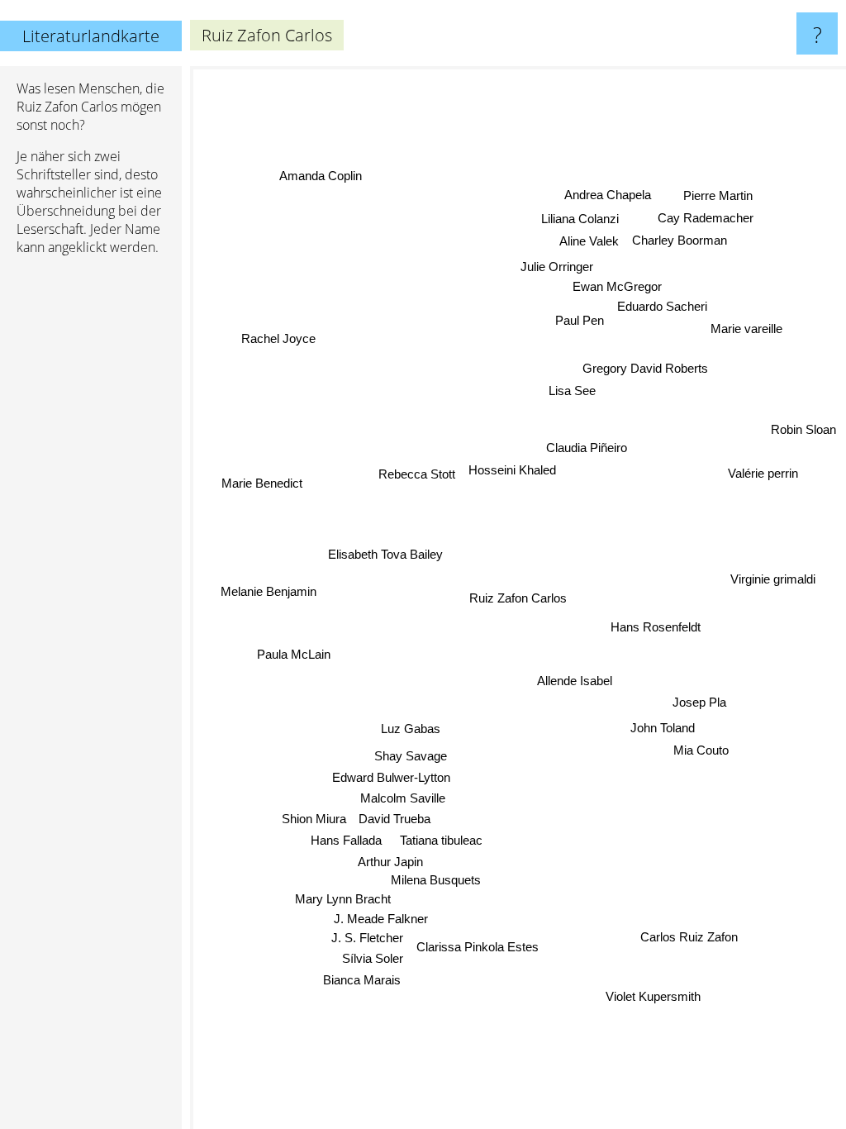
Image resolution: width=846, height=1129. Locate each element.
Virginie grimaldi (772, 576)
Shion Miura (315, 820)
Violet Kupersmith (653, 995)
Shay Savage (410, 757)
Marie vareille (746, 327)
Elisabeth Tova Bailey (385, 552)
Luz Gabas (410, 729)
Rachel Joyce (280, 333)
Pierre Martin (718, 197)
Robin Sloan (803, 430)
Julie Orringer (556, 265)
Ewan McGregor (617, 285)
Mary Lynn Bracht (339, 895)
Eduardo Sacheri (660, 305)
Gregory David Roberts (645, 367)
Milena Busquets (445, 897)
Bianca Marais (362, 979)
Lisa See (570, 389)
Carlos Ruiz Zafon (690, 936)
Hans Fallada (346, 843)
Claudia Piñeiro (585, 448)
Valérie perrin (763, 471)
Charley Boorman (680, 242)
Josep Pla (698, 706)
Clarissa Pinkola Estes (477, 946)
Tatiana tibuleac (442, 842)
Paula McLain (293, 655)
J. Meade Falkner (381, 917)
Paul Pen (578, 319)
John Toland (662, 729)
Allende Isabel (574, 680)
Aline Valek (590, 241)
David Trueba (395, 820)
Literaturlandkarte (90, 36)
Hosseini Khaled (512, 470)
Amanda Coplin (319, 177)
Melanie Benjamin (268, 592)
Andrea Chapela (610, 196)
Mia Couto (700, 750)
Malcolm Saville (402, 800)
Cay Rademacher (706, 219)
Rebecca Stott (416, 474)
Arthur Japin (390, 864)
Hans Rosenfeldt (656, 632)
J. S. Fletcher (367, 936)
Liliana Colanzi (583, 219)
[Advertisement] (90, 521)
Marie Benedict (261, 486)
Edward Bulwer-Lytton (391, 778)
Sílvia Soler (372, 957)
